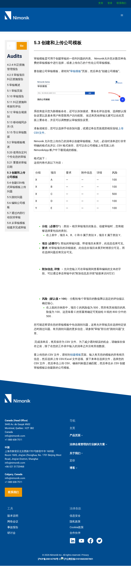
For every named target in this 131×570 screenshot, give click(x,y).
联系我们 (13, 492)
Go (21, 45)
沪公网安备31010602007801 (78, 559)
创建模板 (75, 354)
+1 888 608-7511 (13, 439)
